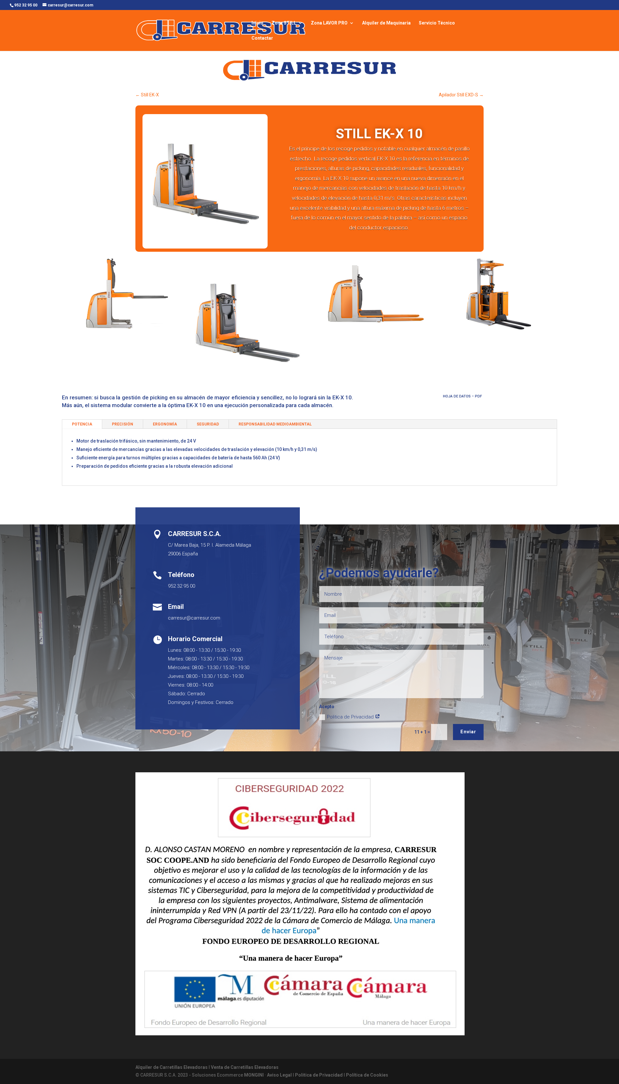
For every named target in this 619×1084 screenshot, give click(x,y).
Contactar (262, 38)
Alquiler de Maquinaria (386, 23)
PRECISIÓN (122, 424)
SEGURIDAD (208, 424)
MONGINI (254, 1075)
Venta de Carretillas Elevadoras (245, 1067)
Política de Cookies (367, 1075)
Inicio (257, 23)
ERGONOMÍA (165, 424)
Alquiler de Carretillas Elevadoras (171, 1067)
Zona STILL (283, 23)
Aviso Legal (279, 1075)
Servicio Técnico (437, 23)
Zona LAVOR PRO (329, 23)
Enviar (468, 732)
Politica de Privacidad (351, 717)
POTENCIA (82, 424)
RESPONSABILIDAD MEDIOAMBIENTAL (275, 424)
